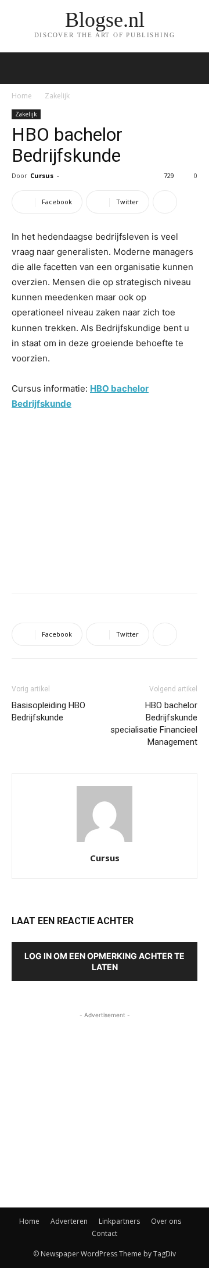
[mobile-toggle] (19, 68)
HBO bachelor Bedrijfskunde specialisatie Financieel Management (153, 723)
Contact (104, 1233)
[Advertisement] (104, 499)
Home (22, 96)
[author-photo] (104, 842)
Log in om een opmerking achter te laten (104, 961)
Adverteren (69, 1221)
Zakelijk (57, 96)
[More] (165, 202)
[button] (192, 68)
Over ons (166, 1221)
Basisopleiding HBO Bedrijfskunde (48, 711)
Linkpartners (119, 1221)
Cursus (41, 175)
